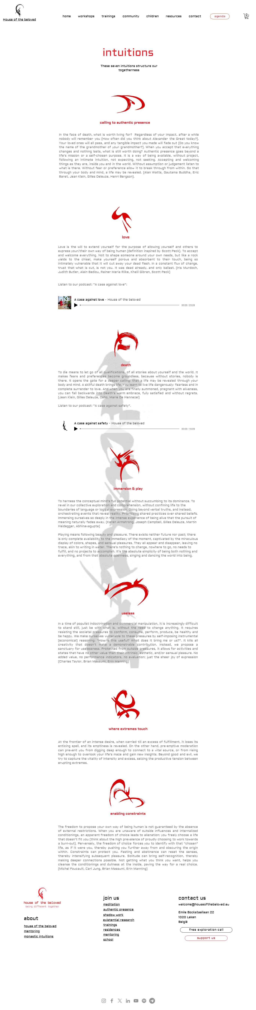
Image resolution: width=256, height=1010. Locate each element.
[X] (120, 1001)
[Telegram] (152, 1001)
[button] (246, 16)
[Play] (76, 305)
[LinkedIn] (128, 1001)
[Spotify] (144, 1001)
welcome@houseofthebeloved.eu (203, 904)
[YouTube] (136, 1001)
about (31, 919)
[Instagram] (104, 1001)
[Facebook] (112, 1001)
